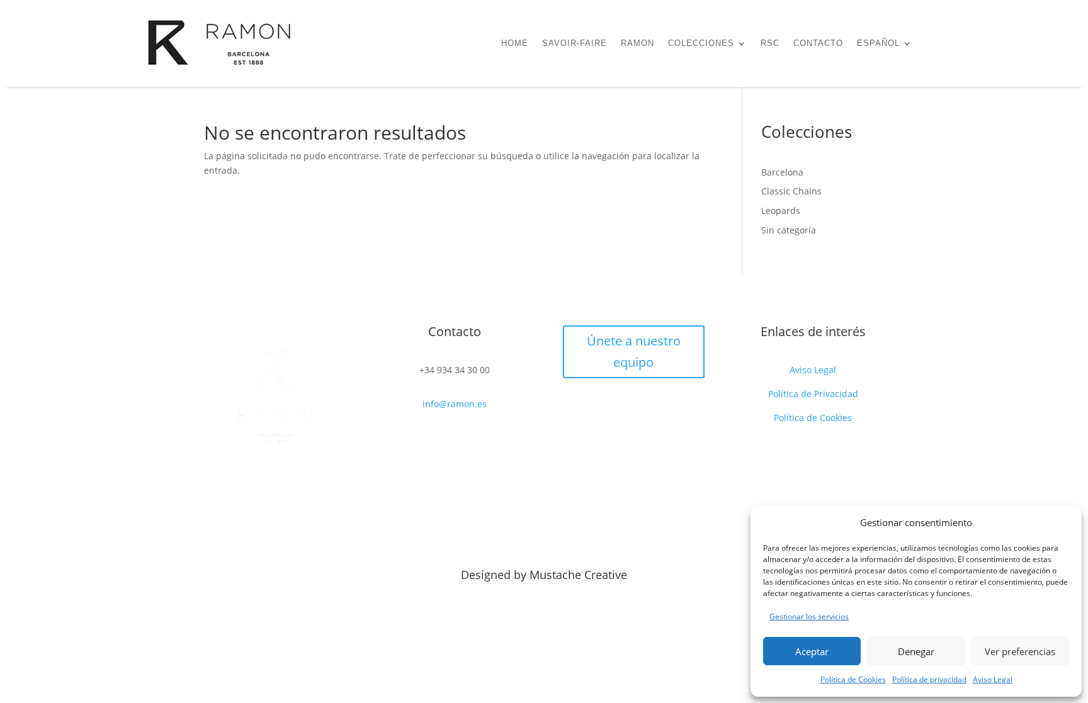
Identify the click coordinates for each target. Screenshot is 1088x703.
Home (514, 43)
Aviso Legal (992, 679)
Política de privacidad (929, 679)
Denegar (916, 651)
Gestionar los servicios (809, 616)
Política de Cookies (853, 679)
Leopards (780, 211)
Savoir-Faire (574, 43)
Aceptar (812, 651)
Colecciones (701, 43)
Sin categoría (788, 230)
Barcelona (782, 172)
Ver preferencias (1020, 651)
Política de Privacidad (813, 394)
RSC (770, 43)
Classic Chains (791, 191)
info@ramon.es (454, 404)
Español (878, 43)
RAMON (637, 43)
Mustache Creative (578, 574)
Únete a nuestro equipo (634, 351)
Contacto (818, 43)
